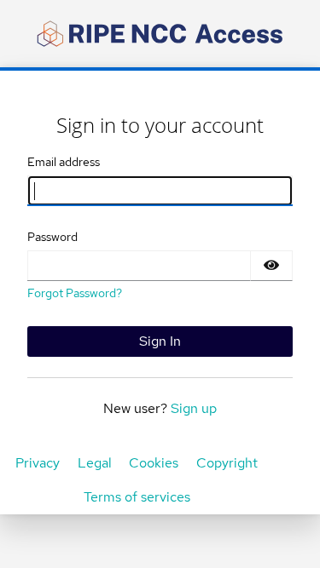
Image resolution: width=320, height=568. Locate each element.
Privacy (37, 463)
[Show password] (271, 265)
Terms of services (137, 497)
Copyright (227, 463)
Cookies (153, 463)
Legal (95, 463)
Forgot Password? (74, 293)
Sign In (160, 341)
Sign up (194, 408)
